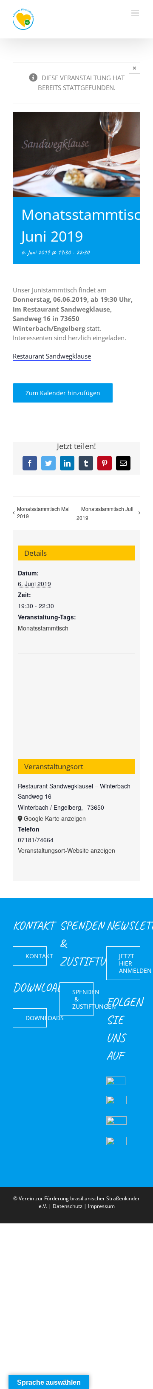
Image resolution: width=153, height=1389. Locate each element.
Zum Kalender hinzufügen (63, 393)
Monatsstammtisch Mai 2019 (43, 512)
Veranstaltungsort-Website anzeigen (66, 850)
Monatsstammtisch (43, 628)
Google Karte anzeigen (55, 818)
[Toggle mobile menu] (135, 13)
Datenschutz (67, 1206)
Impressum (101, 1206)
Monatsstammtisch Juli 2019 (104, 513)
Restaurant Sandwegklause (52, 356)
